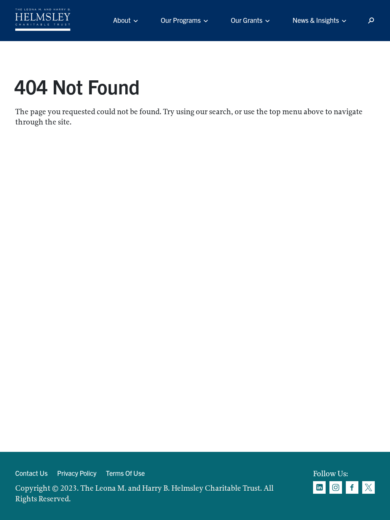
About (122, 20)
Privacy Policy (76, 473)
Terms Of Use (125, 473)
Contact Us (31, 473)
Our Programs (181, 20)
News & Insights (315, 20)
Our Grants (246, 20)
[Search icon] (371, 21)
